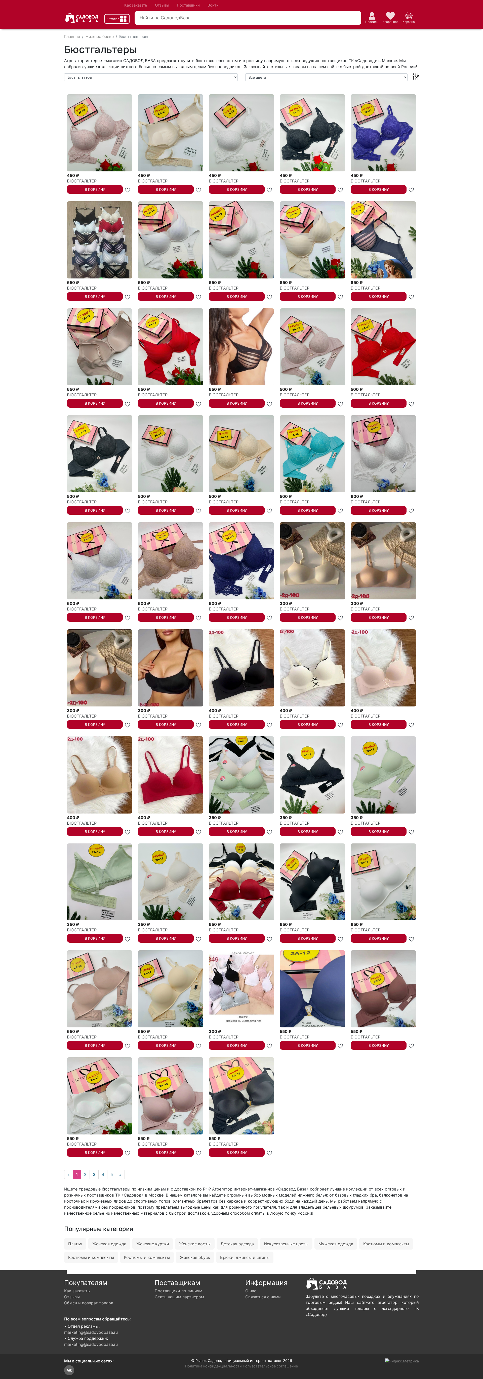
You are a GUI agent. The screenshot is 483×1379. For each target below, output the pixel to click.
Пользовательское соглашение (270, 1366)
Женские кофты (195, 1243)
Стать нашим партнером (179, 1296)
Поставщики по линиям (178, 1290)
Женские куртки (152, 1243)
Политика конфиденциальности (213, 1366)
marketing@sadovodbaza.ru (91, 1332)
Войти (213, 5)
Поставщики (188, 5)
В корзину (95, 189)
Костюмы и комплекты (386, 1243)
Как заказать (135, 5)
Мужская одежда (335, 1243)
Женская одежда (109, 1243)
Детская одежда (237, 1243)
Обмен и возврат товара (88, 1302)
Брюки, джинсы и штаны (244, 1257)
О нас (250, 1290)
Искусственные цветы (286, 1243)
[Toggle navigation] (117, 19)
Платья (75, 1243)
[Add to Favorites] (127, 189)
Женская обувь (195, 1257)
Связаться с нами (263, 1296)
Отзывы (162, 5)
